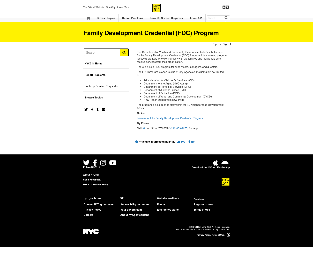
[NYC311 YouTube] (113, 163)
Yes (183, 141)
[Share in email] (104, 109)
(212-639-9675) (179, 128)
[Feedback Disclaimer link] (136, 141)
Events (161, 204)
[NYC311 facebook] (95, 163)
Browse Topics (106, 18)
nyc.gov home (92, 198)
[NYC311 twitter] (87, 163)
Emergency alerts (168, 209)
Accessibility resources (134, 204)
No (192, 141)
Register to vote (203, 204)
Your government (131, 209)
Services (199, 199)
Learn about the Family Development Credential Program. (170, 118)
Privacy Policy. (204, 235)
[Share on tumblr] (97, 109)
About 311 (196, 18)
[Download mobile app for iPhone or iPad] (216, 164)
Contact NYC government (99, 204)
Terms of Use (202, 209)
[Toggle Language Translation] (225, 7)
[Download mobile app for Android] (225, 164)
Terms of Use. (218, 235)
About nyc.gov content (134, 215)
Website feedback (168, 198)
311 (144, 128)
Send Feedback (92, 179)
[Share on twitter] (86, 109)
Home (88, 18)
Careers (88, 215)
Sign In (217, 44)
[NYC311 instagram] (103, 163)
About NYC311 (91, 174)
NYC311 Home (93, 63)
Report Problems (132, 18)
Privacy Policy (92, 209)
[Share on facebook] (92, 109)
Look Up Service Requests (166, 18)
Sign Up (227, 44)
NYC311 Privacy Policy (96, 184)
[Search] (124, 52)
